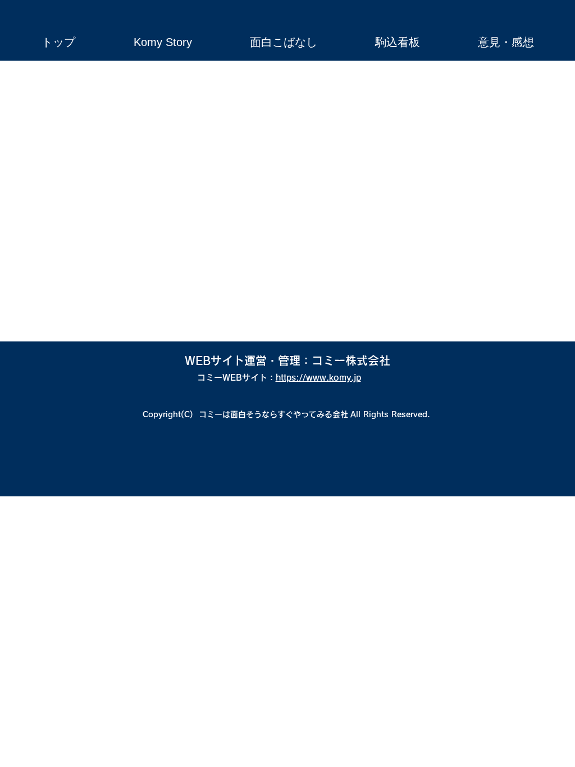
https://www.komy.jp (318, 377)
